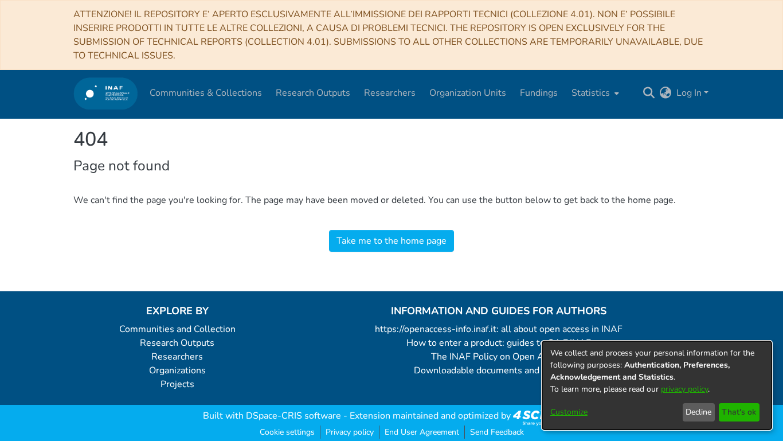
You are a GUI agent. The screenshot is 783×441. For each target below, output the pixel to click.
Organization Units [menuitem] (467, 93)
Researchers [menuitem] (390, 93)
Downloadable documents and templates (499, 370)
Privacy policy (350, 432)
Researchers (177, 356)
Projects (177, 384)
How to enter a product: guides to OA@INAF (498, 343)
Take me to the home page (391, 241)
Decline (698, 412)
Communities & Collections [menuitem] (206, 93)
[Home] (105, 93)
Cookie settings (287, 432)
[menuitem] (594, 93)
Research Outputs (177, 343)
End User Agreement (422, 432)
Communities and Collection (177, 329)
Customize (569, 412)
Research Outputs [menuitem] (313, 93)
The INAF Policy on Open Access (498, 356)
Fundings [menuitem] (539, 93)
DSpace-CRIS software (293, 415)
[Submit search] (649, 93)
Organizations (177, 370)
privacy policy (684, 389)
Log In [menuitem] (689, 93)
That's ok (739, 412)
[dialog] (657, 385)
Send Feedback (497, 432)
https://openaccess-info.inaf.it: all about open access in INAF (499, 329)
